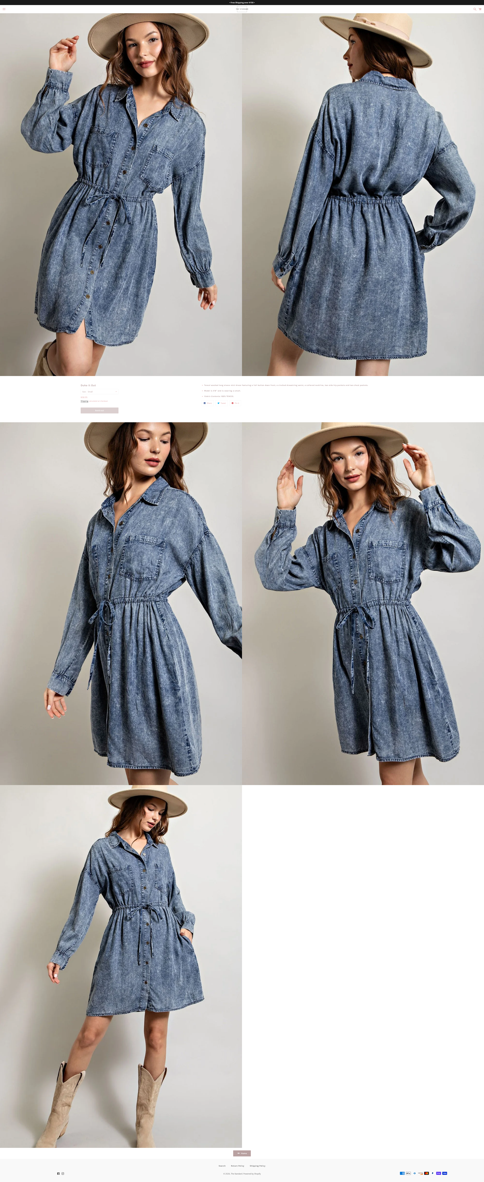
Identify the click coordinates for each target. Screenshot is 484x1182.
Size (84, 391)
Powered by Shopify (252, 1173)
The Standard (236, 1173)
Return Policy (237, 1166)
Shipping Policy (257, 1166)
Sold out (99, 410)
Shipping (84, 401)
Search (222, 1166)
